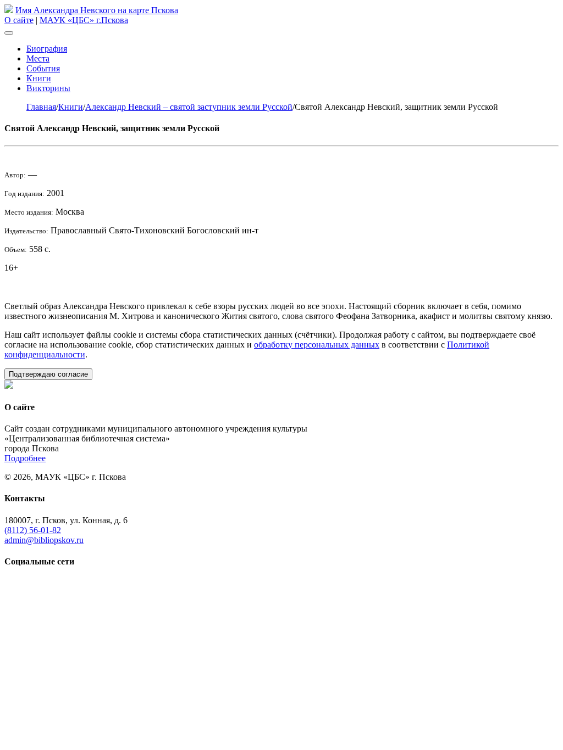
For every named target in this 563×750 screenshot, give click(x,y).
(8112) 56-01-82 (32, 530)
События (43, 68)
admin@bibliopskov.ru (44, 540)
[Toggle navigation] (8, 33)
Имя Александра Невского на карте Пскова (96, 10)
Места (37, 58)
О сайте (19, 20)
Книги (38, 78)
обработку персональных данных (316, 344)
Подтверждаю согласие (48, 374)
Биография (46, 48)
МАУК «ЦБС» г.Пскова (84, 20)
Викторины (48, 88)
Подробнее (25, 458)
